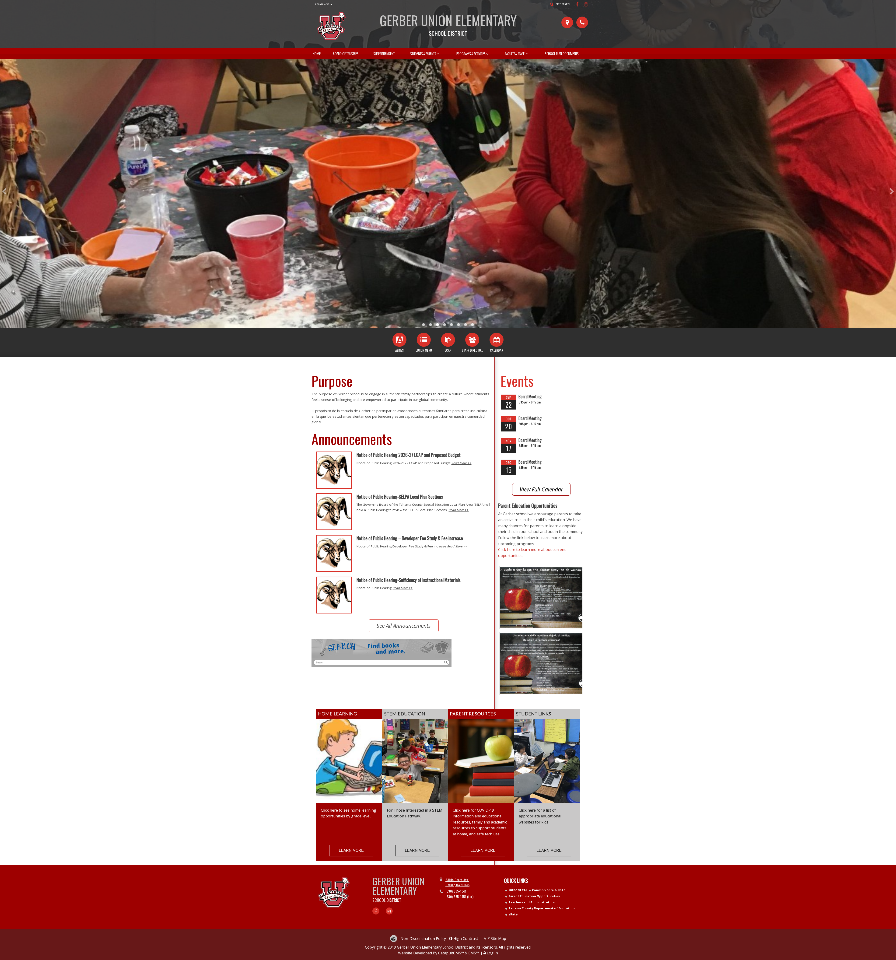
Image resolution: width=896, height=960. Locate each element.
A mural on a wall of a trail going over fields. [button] (423, 324)
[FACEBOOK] (577, 4)
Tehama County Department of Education (541, 908)
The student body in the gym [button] (430, 324)
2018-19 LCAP (518, 890)
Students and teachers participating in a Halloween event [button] (437, 324)
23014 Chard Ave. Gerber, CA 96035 (457, 882)
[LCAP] (448, 340)
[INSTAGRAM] (586, 4)
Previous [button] (4, 191)
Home (317, 53)
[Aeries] (399, 340)
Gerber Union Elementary (448, 23)
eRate (513, 914)
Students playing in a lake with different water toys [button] (458, 324)
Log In (492, 953)
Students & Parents (423, 53)
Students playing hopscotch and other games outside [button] (472, 324)
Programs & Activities (471, 53)
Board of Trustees (345, 53)
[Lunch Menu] (424, 340)
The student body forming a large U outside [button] (444, 324)
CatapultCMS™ (451, 953)
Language (322, 4)
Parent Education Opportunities (534, 896)
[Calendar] (497, 340)
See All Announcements (404, 625)
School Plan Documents (562, 53)
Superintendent (384, 53)
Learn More (351, 850)
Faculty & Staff (515, 53)
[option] (448, 193)
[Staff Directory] (472, 340)
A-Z (495, 938)
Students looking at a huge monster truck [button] (465, 324)
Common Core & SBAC (548, 890)
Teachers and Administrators (531, 902)
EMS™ (473, 953)
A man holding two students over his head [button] (451, 324)
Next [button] (892, 191)
